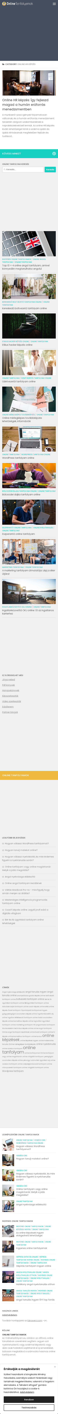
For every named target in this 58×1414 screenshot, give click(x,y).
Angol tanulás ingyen (26, 1291)
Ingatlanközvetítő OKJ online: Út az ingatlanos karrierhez (28, 612)
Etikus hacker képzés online (15, 341)
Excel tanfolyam (14, 1010)
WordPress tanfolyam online (18, 458)
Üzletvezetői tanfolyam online (36, 378)
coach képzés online (37, 1006)
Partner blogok (10, 712)
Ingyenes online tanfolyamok (16, 259)
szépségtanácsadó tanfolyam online (37, 1064)
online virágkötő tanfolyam (33, 1056)
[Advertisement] (29, 30)
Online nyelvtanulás (43, 527)
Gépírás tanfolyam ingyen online (33, 1265)
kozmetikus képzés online (23, 1021)
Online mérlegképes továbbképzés (18, 414)
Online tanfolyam (23, 262)
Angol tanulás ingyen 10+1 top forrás (35, 1299)
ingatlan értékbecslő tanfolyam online (22, 1017)
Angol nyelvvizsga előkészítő (20, 876)
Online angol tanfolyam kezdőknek (23, 883)
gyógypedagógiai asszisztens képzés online (19, 1014)
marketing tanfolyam (24, 1025)
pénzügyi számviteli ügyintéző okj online (39, 1060)
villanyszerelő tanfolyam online (14, 1067)
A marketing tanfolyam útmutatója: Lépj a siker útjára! (28, 572)
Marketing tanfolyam (12, 567)
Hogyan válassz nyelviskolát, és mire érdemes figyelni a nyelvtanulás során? (35, 1176)
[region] (29, 1389)
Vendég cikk (39, 1140)
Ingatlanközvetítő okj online (17, 607)
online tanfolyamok (32, 1053)
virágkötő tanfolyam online (38, 1067)
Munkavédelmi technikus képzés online (17, 1028)
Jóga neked (8, 679)
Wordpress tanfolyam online (35, 454)
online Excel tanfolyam (39, 1032)
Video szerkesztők (11, 701)
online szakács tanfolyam (12, 1048)
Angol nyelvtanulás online (28, 1272)
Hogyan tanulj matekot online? (21, 850)
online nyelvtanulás (46, 1044)
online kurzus (36, 1036)
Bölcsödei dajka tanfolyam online (19, 491)
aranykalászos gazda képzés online (31, 995)
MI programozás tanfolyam (44, 1025)
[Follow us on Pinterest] (54, 153)
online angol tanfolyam (42, 1028)
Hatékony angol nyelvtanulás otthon (35, 1284)
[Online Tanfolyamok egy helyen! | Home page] (23, 4)
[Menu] (54, 3)
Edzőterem (8, 706)
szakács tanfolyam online (12, 1064)
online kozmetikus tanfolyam (19, 1036)
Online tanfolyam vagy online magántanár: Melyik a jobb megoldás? (32, 1192)
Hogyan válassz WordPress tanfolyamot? (27, 843)
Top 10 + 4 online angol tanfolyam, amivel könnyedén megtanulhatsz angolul (26, 267)
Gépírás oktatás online (27, 1257)
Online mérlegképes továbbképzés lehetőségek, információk (22, 419)
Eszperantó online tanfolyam (16, 527)
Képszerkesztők (10, 695)
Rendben (29, 1399)
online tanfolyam (19, 1049)
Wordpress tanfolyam (13, 1071)
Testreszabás (29, 1407)
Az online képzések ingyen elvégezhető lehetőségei (30, 1234)
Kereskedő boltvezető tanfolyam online (21, 302)
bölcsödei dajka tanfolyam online (15, 1006)
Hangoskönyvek (10, 690)
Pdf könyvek (8, 685)
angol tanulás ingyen (36, 991)
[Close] (55, 1366)
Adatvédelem (27, 1392)
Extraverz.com (35, 1320)
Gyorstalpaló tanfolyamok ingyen (34, 1010)
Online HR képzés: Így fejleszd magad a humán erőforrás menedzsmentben (25, 104)
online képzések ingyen (29, 1040)
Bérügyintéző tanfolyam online (37, 1003)
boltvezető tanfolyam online (30, 999)
